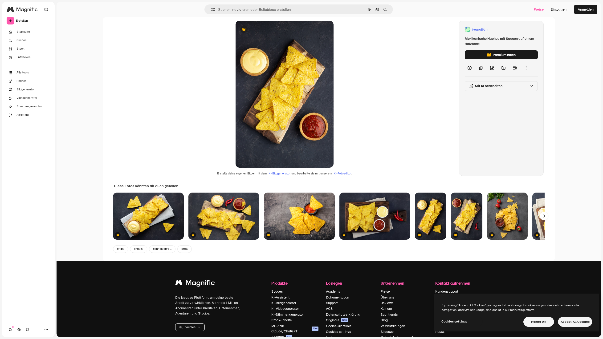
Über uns (387, 297)
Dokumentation (337, 297)
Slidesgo (387, 332)
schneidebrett (162, 249)
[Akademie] (19, 329)
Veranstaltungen (393, 326)
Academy (333, 291)
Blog (384, 320)
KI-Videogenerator (285, 309)
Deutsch (190, 327)
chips (120, 249)
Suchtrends (389, 314)
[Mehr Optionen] (526, 68)
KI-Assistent (280, 297)
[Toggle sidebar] (46, 9)
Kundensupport (446, 291)
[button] (190, 327)
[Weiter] (544, 216)
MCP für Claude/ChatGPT (294, 328)
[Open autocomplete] (211, 9)
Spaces (277, 291)
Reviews (387, 303)
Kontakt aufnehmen (452, 283)
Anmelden (586, 9)
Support (332, 303)
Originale (336, 320)
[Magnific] (195, 283)
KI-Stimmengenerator (287, 314)
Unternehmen (392, 283)
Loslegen (334, 283)
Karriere (386, 309)
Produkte (279, 283)
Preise (539, 9)
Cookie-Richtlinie (338, 326)
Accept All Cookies (575, 322)
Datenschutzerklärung (343, 314)
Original (265, 29)
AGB (329, 309)
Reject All (538, 322)
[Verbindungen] (10, 329)
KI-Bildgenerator (280, 173)
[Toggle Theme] (27, 329)
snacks (138, 249)
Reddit (440, 332)
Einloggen (558, 9)
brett (184, 249)
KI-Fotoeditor (342, 173)
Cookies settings (338, 332)
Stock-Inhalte (281, 320)
